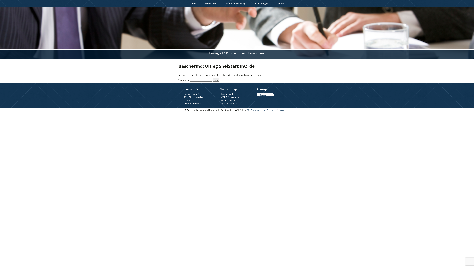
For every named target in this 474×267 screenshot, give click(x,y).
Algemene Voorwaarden (278, 110)
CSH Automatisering (256, 110)
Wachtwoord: (184, 80)
